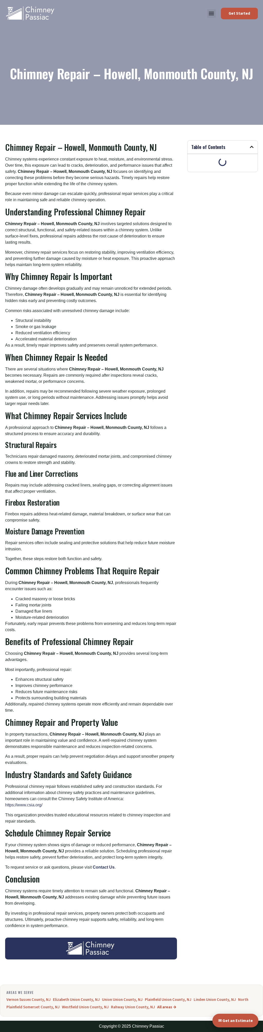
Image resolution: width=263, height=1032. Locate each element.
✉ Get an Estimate (235, 1021)
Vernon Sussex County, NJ (28, 999)
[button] (211, 13)
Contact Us (104, 867)
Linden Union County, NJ (215, 999)
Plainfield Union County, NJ (168, 999)
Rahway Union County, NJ (133, 1007)
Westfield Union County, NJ (85, 1007)
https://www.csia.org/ (23, 805)
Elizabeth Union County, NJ (76, 999)
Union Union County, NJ (122, 999)
